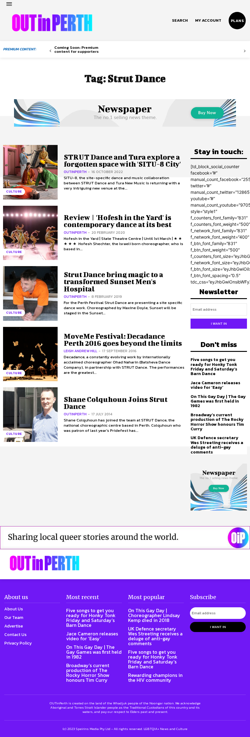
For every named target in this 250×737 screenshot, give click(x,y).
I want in (219, 323)
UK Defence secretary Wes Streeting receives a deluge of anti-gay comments (217, 445)
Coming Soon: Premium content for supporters (76, 49)
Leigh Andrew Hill (80, 351)
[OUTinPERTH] (52, 23)
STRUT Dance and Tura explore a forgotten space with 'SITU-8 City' (122, 160)
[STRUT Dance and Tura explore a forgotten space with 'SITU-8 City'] (30, 172)
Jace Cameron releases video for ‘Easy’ (215, 385)
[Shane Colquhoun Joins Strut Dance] (30, 414)
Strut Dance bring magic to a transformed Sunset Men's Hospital (113, 281)
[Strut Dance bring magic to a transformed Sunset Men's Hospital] (30, 293)
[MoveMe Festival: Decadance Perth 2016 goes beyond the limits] (30, 354)
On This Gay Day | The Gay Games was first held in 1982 (218, 401)
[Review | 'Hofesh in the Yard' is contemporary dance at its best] (30, 233)
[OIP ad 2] (125, 537)
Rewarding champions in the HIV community (155, 677)
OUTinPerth (75, 172)
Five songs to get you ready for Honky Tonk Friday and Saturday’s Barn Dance (214, 366)
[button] (180, 20)
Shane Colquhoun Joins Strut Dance (115, 402)
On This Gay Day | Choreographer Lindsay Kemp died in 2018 (154, 615)
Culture (14, 191)
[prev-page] (50, 51)
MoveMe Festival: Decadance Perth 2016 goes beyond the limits (123, 339)
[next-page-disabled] (244, 51)
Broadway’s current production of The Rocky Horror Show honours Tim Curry (217, 422)
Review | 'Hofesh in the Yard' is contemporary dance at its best (117, 221)
